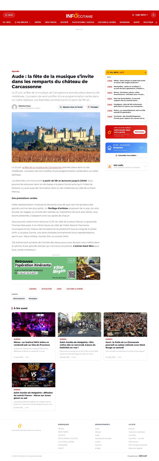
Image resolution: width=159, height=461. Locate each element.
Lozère (97, 442)
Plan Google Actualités (138, 445)
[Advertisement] (79, 47)
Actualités (47, 289)
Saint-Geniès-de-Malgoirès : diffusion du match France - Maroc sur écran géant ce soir (33, 395)
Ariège (97, 448)
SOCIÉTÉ (64, 22)
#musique (33, 298)
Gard (97, 429)
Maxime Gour (25, 106)
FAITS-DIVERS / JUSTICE (83, 22)
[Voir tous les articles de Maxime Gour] (14, 107)
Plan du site (133, 442)
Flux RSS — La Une (136, 438)
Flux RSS (132, 435)
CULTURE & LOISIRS (107, 22)
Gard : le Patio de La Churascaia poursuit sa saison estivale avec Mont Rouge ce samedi (125, 345)
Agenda (15, 71)
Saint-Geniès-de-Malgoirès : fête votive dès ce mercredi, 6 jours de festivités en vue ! (77, 345)
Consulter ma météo (127, 155)
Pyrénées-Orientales (103, 438)
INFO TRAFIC (51, 22)
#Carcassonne (19, 298)
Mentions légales (135, 448)
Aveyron (98, 445)
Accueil (132, 429)
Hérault (98, 432)
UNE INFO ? (140, 15)
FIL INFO (7, 22)
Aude (59, 289)
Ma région (23, 22)
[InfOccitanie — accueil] (79, 15)
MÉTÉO (38, 22)
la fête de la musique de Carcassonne (42, 167)
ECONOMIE (125, 22)
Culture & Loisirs (75, 289)
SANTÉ (137, 22)
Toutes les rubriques (137, 432)
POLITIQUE (149, 22)
